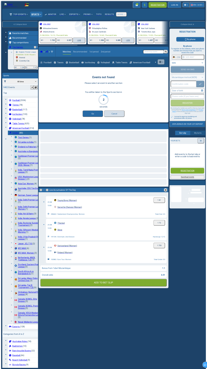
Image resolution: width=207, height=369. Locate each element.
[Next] (48, 126)
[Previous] (35, 47)
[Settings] (186, 5)
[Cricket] (46, 52)
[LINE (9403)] (41, 52)
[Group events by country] (35, 87)
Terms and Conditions (189, 110)
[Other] (161, 62)
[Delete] (165, 125)
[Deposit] (144, 5)
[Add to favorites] (84, 24)
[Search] (166, 52)
